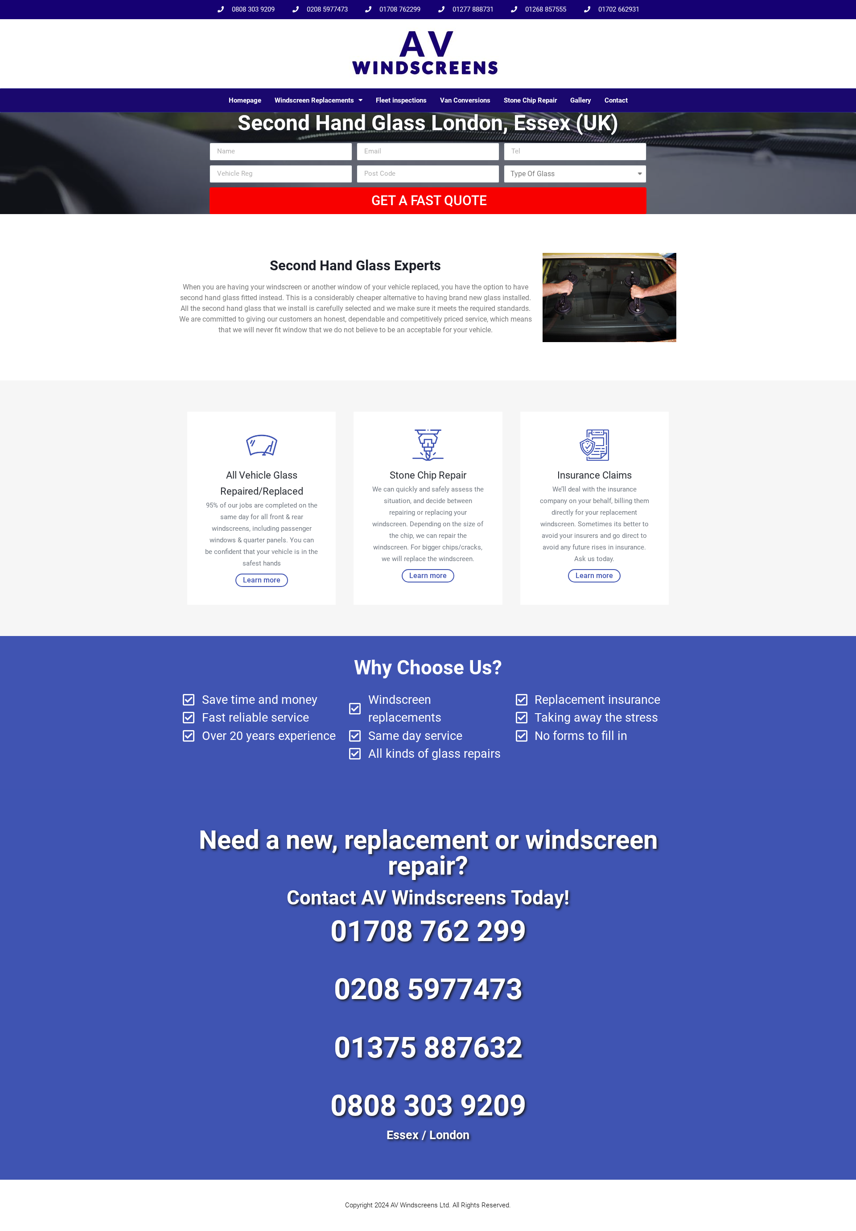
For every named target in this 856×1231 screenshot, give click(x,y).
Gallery (580, 100)
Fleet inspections (401, 100)
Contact (616, 100)
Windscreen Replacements (314, 100)
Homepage (245, 100)
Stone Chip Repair (530, 100)
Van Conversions (465, 100)
